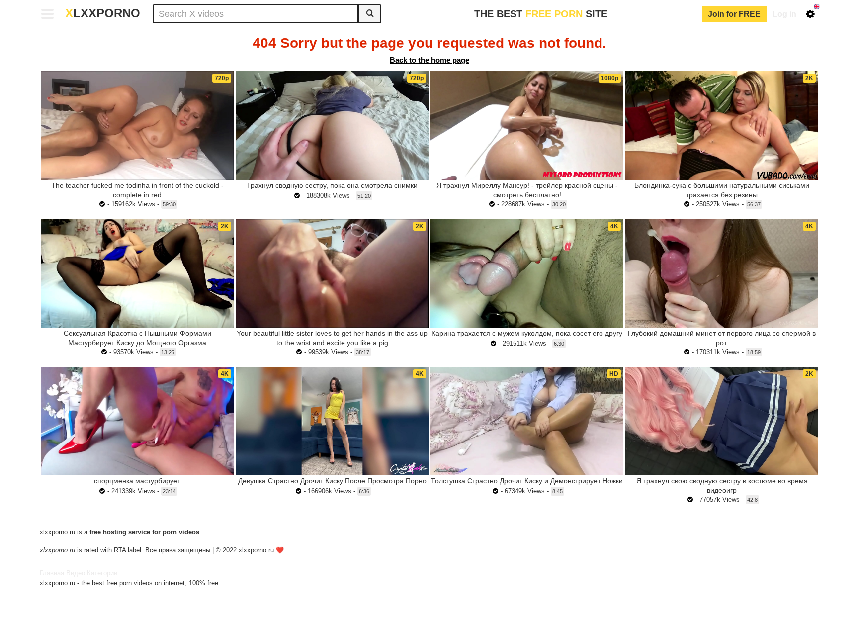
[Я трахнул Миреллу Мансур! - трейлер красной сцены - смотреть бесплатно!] (526, 125)
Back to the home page (429, 60)
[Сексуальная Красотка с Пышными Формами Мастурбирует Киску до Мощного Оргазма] (137, 273)
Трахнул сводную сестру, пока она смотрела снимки (332, 185)
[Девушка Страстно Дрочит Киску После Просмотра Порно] (332, 421)
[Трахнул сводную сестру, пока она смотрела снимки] (332, 125)
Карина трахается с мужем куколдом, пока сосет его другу (526, 333)
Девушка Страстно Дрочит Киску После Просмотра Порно (332, 481)
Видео (75, 573)
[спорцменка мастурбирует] (137, 421)
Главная (52, 573)
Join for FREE (734, 14)
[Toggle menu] (48, 14)
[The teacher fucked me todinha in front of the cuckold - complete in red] (137, 125)
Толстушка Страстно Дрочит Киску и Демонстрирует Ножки (527, 481)
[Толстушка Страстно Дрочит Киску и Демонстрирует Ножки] (526, 421)
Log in (784, 14)
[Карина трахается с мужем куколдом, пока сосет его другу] (526, 273)
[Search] (369, 13)
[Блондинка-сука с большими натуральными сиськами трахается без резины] (721, 125)
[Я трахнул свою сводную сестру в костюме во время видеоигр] (721, 421)
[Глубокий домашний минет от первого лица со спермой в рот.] (721, 273)
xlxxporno (102, 13)
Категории (102, 573)
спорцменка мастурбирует (137, 481)
